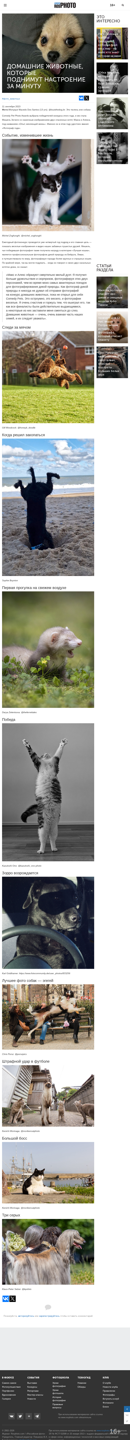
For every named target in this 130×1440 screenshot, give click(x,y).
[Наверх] (126, 1429)
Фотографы (109, 1395)
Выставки (32, 1383)
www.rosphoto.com (69, 1417)
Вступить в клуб (111, 1398)
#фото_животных (11, 98)
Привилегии (109, 1391)
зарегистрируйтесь (49, 1316)
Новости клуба (110, 1387)
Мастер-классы (35, 1395)
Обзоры (82, 1387)
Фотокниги (108, 1402)
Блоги (106, 1406)
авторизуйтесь (26, 1316)
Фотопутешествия (11, 1387)
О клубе (107, 1383)
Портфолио (8, 1391)
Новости (31, 1398)
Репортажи (33, 1391)
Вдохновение (9, 1395)
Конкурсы (32, 1387)
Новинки (82, 1383)
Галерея (6, 1398)
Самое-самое (9, 1383)
